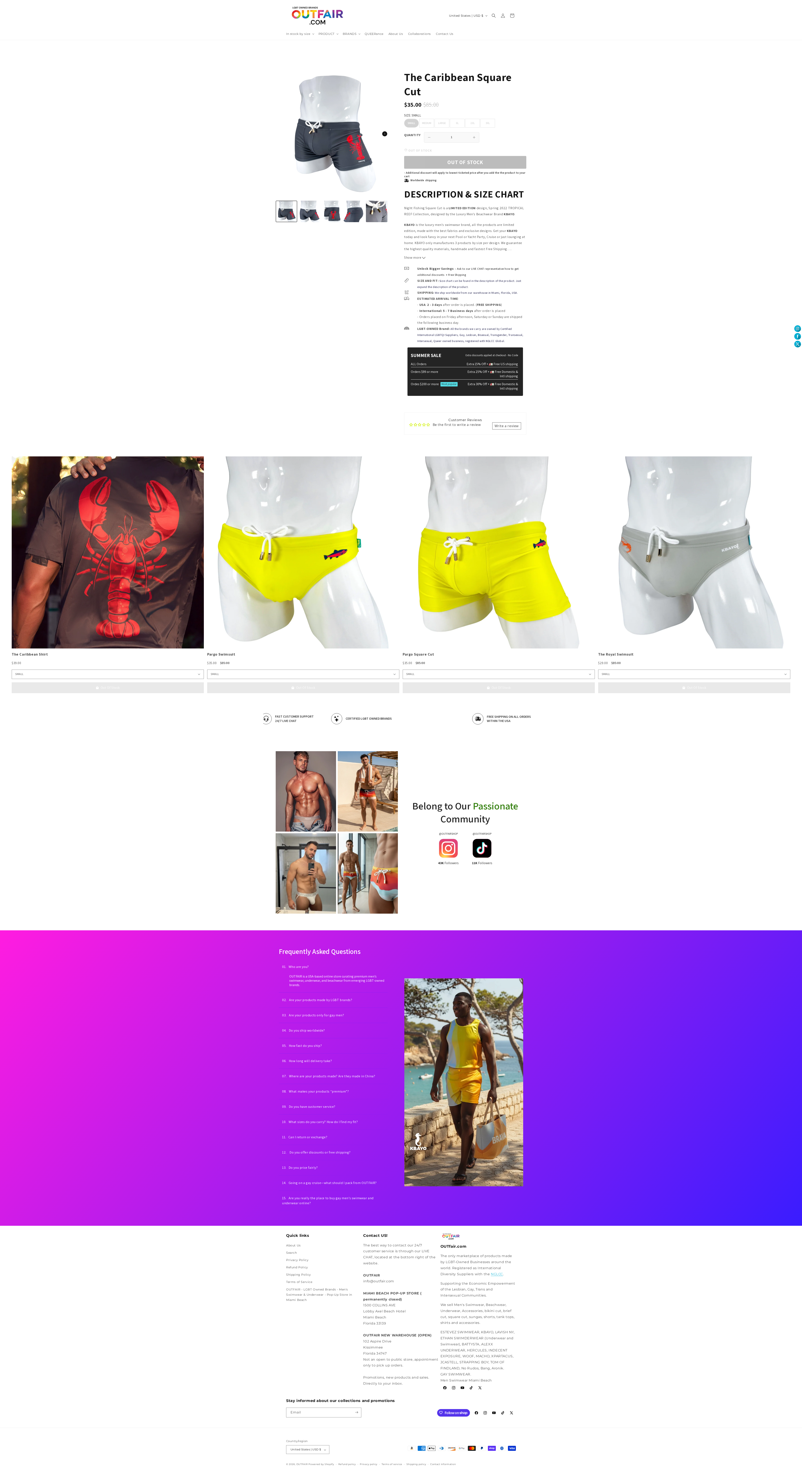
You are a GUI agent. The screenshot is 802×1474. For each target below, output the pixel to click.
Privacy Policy (297, 1260)
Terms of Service (299, 1282)
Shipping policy (416, 1464)
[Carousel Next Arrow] (384, 133)
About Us (293, 1245)
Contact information (443, 1464)
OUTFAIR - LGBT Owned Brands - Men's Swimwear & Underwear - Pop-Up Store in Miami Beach (319, 1294)
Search (291, 1253)
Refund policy (347, 1464)
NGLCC (497, 1274)
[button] (300, 33)
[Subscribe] (356, 1412)
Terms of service (392, 1464)
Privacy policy (368, 1464)
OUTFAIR (302, 1464)
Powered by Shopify (321, 1464)
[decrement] (429, 137)
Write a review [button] (507, 426)
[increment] (474, 137)
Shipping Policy (298, 1274)
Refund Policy (297, 1267)
